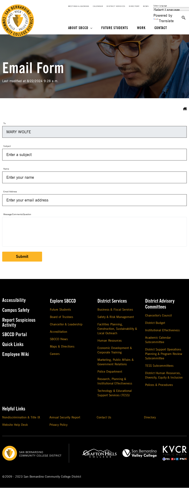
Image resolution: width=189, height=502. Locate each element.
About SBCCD (78, 28)
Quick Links (13, 344)
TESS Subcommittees (159, 366)
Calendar (98, 6)
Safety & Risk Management (115, 317)
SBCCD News (59, 339)
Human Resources (109, 341)
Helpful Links (13, 408)
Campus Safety (16, 310)
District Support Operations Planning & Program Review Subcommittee (163, 354)
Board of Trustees (61, 317)
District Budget (155, 323)
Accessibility (14, 300)
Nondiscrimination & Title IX (21, 417)
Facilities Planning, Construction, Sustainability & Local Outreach (117, 328)
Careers (55, 354)
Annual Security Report (64, 417)
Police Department (109, 372)
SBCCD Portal (14, 334)
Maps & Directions (62, 347)
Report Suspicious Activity (19, 323)
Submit (22, 256)
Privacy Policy (58, 425)
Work (141, 28)
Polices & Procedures (159, 385)
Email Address (10, 191)
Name (6, 168)
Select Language (160, 6)
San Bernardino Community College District (52, 477)
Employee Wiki (15, 354)
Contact (160, 28)
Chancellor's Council (158, 316)
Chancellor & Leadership (66, 324)
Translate (166, 20)
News (146, 6)
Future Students (114, 28)
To (4, 123)
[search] (184, 18)
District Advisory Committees (160, 303)
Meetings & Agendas (78, 6)
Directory (134, 6)
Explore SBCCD (63, 301)
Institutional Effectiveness (162, 330)
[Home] (185, 109)
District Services (116, 6)
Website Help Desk (15, 425)
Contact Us (104, 417)
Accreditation (58, 332)
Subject (7, 146)
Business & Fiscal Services (115, 310)
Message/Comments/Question (17, 214)
